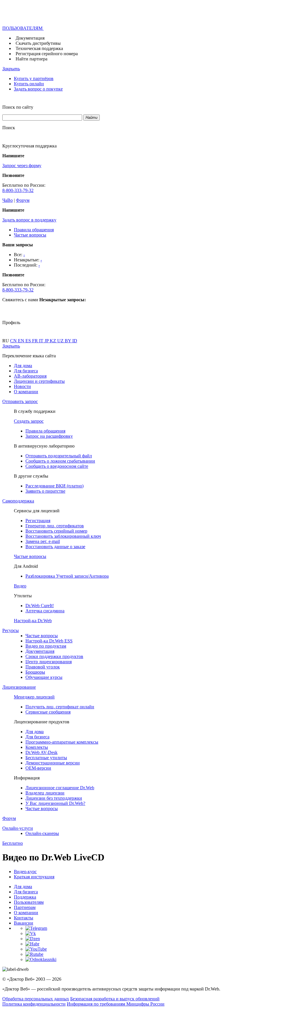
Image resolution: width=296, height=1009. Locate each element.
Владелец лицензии (44, 792)
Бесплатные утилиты (46, 757)
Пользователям (29, 902)
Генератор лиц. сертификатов (54, 525)
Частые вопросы (30, 234)
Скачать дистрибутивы (38, 43)
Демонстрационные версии (52, 762)
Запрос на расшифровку (49, 436)
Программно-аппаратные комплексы (61, 742)
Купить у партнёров (33, 78)
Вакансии (23, 923)
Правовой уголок (42, 666)
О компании (26, 391)
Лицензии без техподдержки (53, 798)
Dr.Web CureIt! (39, 605)
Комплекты (36, 747)
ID (74, 340)
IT (42, 340)
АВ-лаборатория (30, 376)
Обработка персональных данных (35, 998)
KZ (53, 340)
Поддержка (25, 897)
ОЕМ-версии (38, 768)
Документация (30, 38)
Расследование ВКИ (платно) (54, 485)
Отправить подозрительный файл (58, 455)
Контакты (23, 917)
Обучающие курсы (43, 677)
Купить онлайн (29, 83)
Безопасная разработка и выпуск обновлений (115, 998)
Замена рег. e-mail (42, 541)
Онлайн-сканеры (42, 833)
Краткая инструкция (34, 876)
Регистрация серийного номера (47, 53)
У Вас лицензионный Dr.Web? (55, 803)
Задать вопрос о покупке (38, 88)
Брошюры (35, 672)
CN (14, 340)
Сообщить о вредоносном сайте (56, 466)
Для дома (23, 365)
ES (28, 340)
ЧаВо (7, 200)
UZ (61, 340)
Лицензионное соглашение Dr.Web (59, 787)
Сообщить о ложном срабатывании (60, 461)
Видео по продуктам (45, 646)
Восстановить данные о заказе (55, 546)
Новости (22, 386)
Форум (22, 200)
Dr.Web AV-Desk (41, 752)
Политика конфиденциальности (34, 1003)
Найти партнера (31, 58)
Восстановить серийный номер (56, 530)
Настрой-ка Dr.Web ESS (49, 640)
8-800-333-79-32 (18, 190)
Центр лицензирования (48, 661)
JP (47, 340)
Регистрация (37, 520)
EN (21, 340)
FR (35, 340)
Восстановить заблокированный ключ (63, 536)
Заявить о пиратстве (45, 491)
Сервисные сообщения (48, 711)
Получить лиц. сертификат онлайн (59, 706)
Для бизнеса (26, 370)
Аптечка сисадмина (44, 610)
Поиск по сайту (17, 107)
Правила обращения (34, 229)
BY (68, 340)
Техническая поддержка (39, 48)
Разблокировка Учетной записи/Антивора (67, 576)
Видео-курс (25, 871)
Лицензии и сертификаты (39, 381)
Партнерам (25, 907)
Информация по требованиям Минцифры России (115, 1003)
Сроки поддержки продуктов (54, 656)
